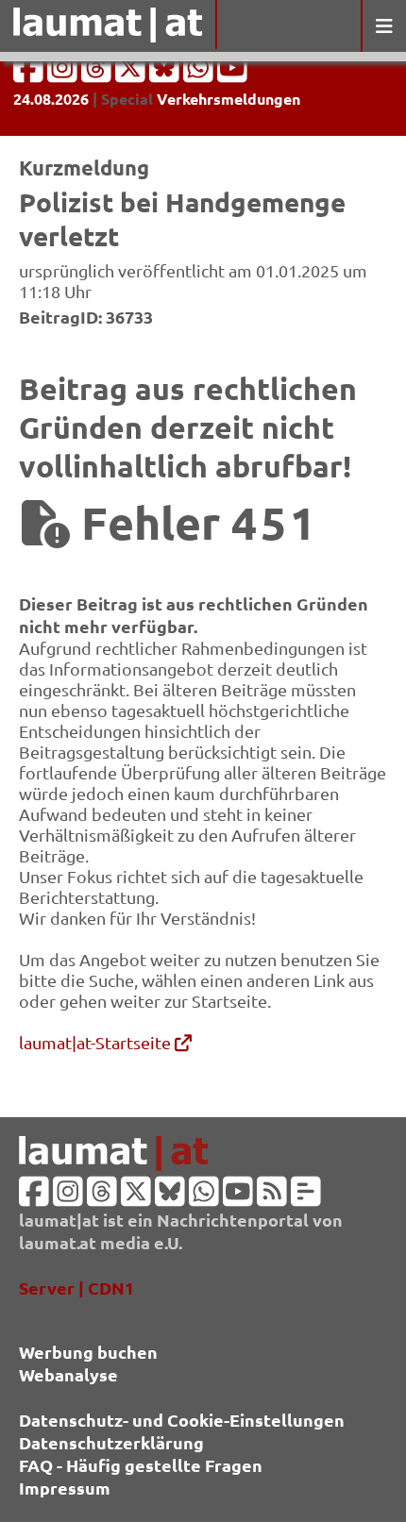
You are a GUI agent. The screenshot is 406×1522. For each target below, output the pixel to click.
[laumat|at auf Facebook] (30, 73)
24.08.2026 (51, 99)
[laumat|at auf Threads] (98, 73)
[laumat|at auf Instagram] (64, 73)
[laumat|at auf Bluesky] (166, 73)
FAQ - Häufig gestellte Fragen (140, 1465)
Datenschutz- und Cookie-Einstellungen (182, 1419)
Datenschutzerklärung (111, 1442)
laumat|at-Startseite (97, 1042)
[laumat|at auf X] (132, 73)
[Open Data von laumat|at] (306, 1197)
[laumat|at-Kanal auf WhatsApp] (200, 73)
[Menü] (383, 26)
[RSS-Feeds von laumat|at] (272, 1197)
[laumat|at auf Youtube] (232, 73)
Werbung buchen (88, 1352)
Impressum (64, 1487)
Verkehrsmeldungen (228, 99)
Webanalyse (68, 1374)
